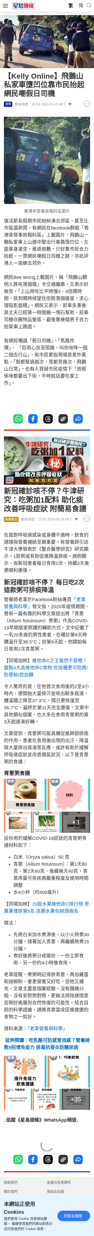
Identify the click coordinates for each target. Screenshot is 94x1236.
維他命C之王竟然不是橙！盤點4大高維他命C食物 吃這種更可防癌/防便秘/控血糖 (46, 667)
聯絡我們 (10, 1182)
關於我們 (10, 1191)
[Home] (23, 5)
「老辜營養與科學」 (47, 1028)
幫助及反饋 (55, 1191)
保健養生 (11, 519)
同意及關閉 (73, 1216)
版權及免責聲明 (59, 1182)
